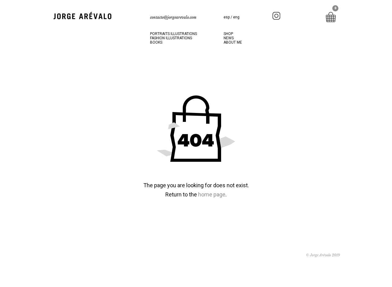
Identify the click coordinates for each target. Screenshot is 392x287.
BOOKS (156, 42)
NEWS (229, 38)
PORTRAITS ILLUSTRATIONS (173, 34)
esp (227, 17)
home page (211, 194)
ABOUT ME (233, 42)
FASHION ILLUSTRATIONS (171, 38)
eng (236, 17)
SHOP (228, 34)
